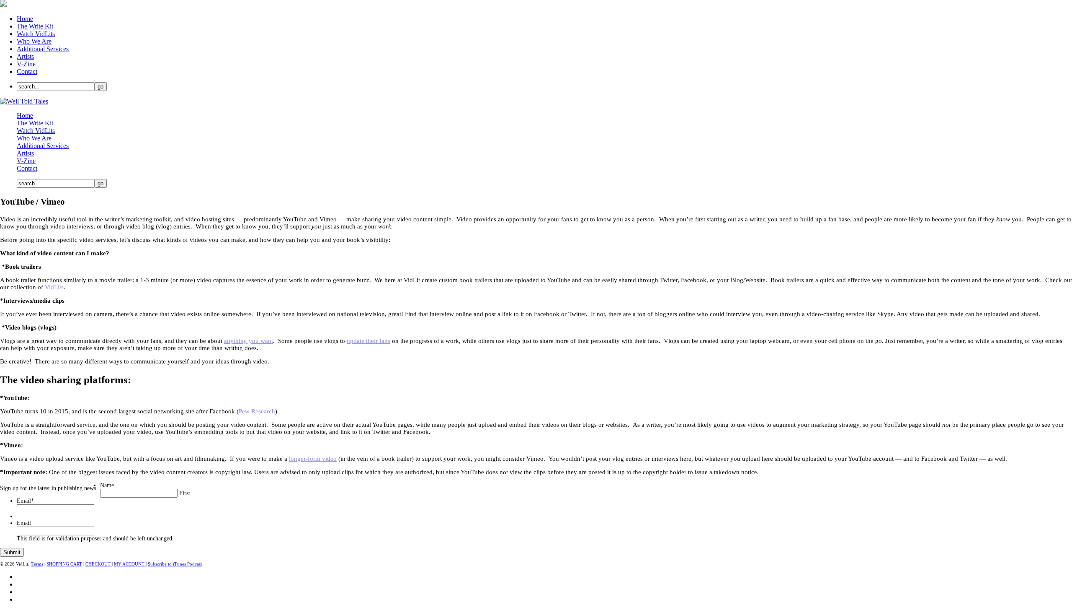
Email (25, 501)
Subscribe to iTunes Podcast (175, 563)
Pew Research (257, 411)
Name (107, 485)
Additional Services (43, 48)
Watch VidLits (36, 33)
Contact (27, 71)
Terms (37, 563)
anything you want (248, 340)
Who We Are (34, 41)
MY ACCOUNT (130, 563)
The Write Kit (35, 26)
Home (25, 18)
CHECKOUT (98, 563)
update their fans (368, 340)
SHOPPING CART (64, 563)
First (184, 493)
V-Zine (26, 63)
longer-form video (313, 458)
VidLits (54, 287)
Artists (25, 56)
